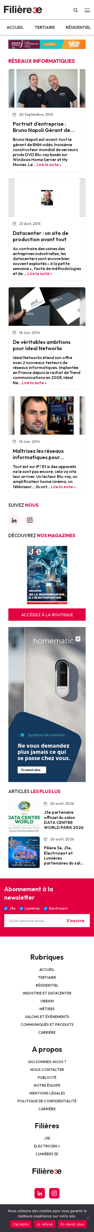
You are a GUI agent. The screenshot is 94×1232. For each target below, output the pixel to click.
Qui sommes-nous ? (47, 1061)
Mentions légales (47, 1093)
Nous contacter (47, 1069)
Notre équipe (47, 1085)
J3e (47, 1138)
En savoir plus (72, 1224)
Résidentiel (78, 27)
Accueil (15, 27)
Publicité (47, 1077)
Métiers (47, 1008)
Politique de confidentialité (47, 1101)
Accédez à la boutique (47, 614)
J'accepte (21, 1224)
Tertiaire (45, 27)
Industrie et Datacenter (47, 993)
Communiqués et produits (47, 1024)
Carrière (47, 1032)
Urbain (47, 1001)
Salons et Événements (47, 1016)
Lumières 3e (47, 1154)
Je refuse (45, 1224)
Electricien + (47, 1146)
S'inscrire (76, 920)
